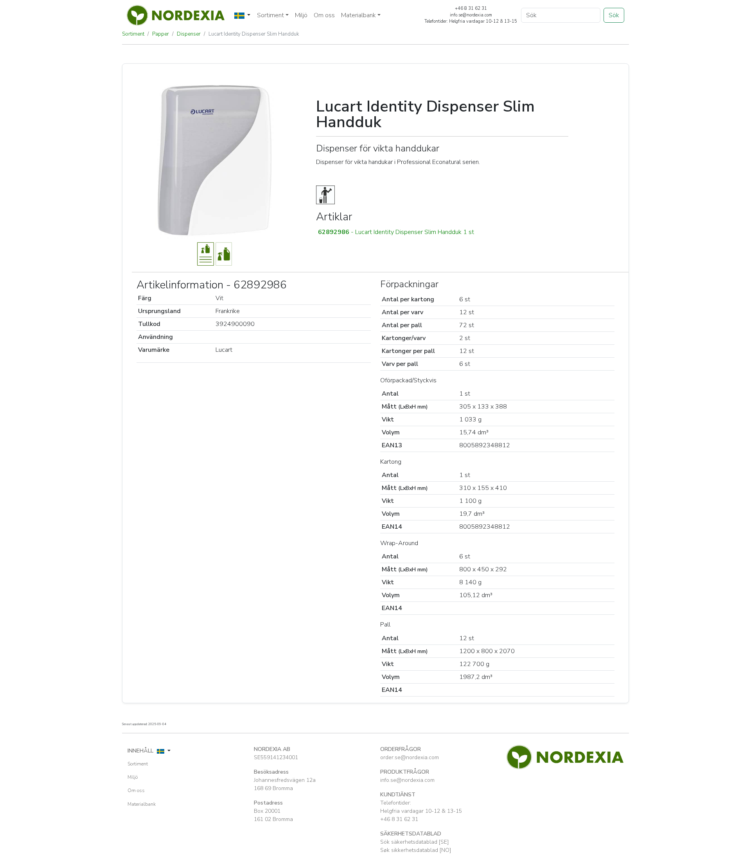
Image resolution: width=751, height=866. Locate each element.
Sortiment (133, 34)
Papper (160, 34)
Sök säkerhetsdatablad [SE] (414, 842)
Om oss (324, 15)
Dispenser (189, 34)
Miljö (301, 15)
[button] (442, 232)
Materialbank (142, 804)
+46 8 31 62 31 (399, 819)
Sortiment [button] (270, 15)
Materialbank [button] (358, 15)
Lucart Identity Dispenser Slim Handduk (253, 34)
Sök (614, 15)
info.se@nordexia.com (407, 780)
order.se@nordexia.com (409, 757)
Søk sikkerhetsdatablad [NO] (415, 850)
